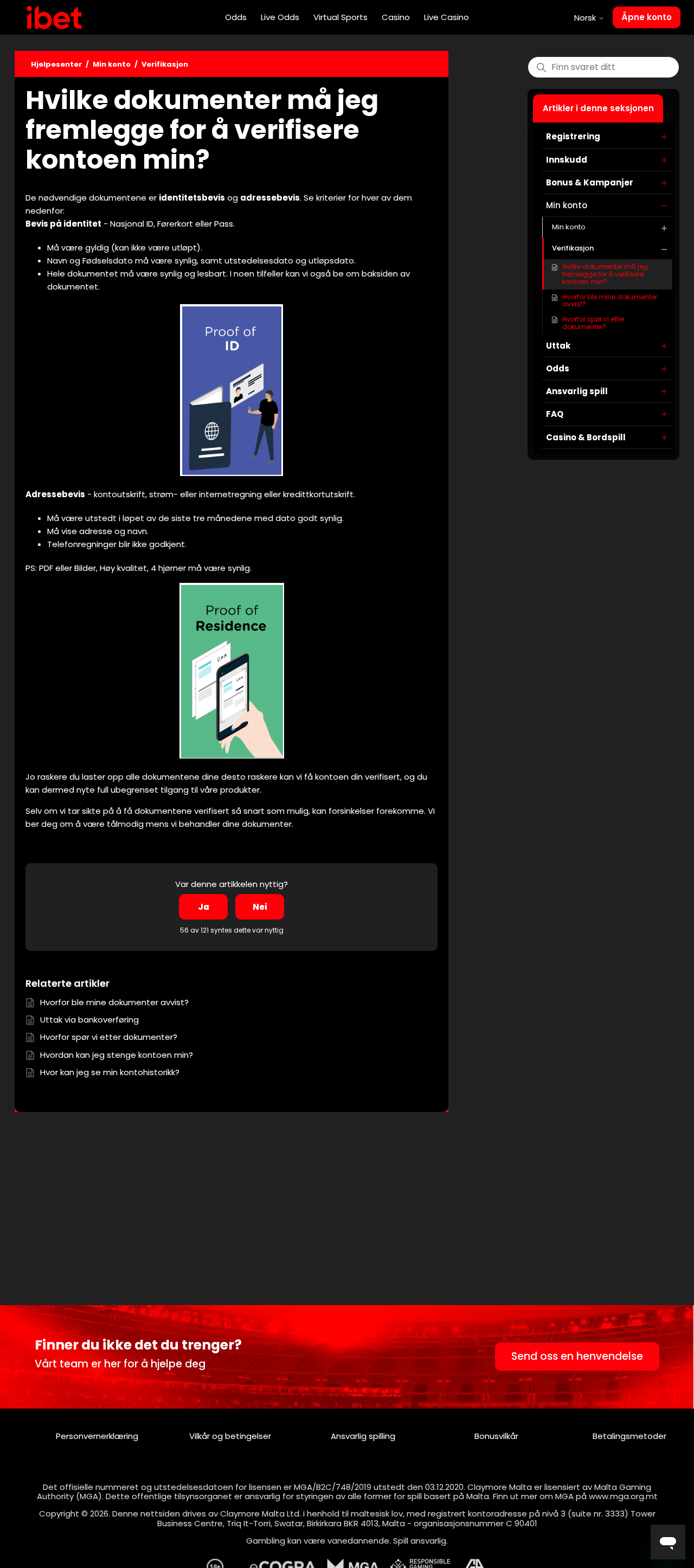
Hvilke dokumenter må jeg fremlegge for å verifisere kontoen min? (605, 274)
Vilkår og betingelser (230, 1436)
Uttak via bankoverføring (89, 1019)
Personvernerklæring (97, 1436)
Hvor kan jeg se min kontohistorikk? (109, 1072)
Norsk (586, 17)
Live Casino (446, 17)
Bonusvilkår (496, 1436)
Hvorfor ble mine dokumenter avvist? (609, 300)
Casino (396, 17)
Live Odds (280, 17)
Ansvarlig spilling (363, 1436)
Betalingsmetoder (629, 1436)
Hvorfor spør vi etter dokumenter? (593, 322)
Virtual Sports (340, 17)
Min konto (112, 64)
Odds (236, 17)
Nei (260, 906)
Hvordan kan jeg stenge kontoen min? (116, 1054)
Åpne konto (646, 17)
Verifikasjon (165, 64)
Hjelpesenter (56, 64)
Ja (203, 906)
